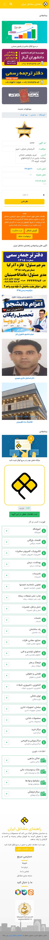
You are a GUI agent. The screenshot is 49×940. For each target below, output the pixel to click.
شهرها (24, 863)
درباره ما (24, 867)
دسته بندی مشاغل (24, 876)
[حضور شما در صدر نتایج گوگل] (24, 33)
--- (31, 175)
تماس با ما (24, 871)
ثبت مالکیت (17, 230)
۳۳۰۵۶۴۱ (28, 169)
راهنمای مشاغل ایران (32, 4)
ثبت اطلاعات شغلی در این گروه (24, 514)
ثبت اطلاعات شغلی (24, 849)
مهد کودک (24, 115)
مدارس (33, 115)
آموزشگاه (42, 115)
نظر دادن (24, 201)
